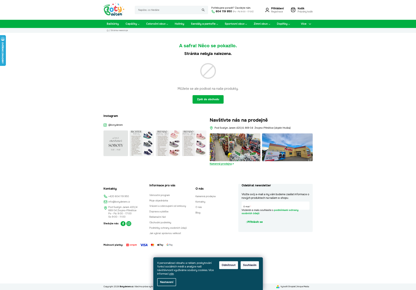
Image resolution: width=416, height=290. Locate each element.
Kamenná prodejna (221, 163)
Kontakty (200, 201)
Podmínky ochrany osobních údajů (168, 227)
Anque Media (303, 286)
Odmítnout (229, 265)
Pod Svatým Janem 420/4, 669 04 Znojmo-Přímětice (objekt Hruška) (253, 127)
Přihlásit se (255, 222)
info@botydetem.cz (119, 201)
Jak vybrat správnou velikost (165, 233)
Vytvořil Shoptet (288, 286)
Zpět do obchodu (208, 99)
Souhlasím (249, 265)
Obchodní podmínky (160, 222)
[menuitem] (112, 24)
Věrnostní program (159, 195)
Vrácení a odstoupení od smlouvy (167, 206)
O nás (198, 207)
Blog (197, 212)
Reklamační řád (157, 216)
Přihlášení (277, 8)
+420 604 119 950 (118, 196)
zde (171, 273)
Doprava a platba (158, 211)
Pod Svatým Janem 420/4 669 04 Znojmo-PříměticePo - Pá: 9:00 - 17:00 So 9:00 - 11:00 (122, 212)
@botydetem (115, 124)
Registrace (277, 11)
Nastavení (166, 282)
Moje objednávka (158, 200)
